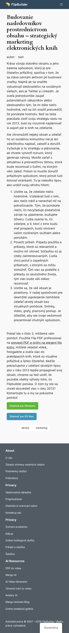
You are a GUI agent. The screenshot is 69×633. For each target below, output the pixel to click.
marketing (41, 427)
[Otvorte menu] (61, 4)
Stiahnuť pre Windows (22, 405)
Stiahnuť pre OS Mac (22, 416)
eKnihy (25, 427)
